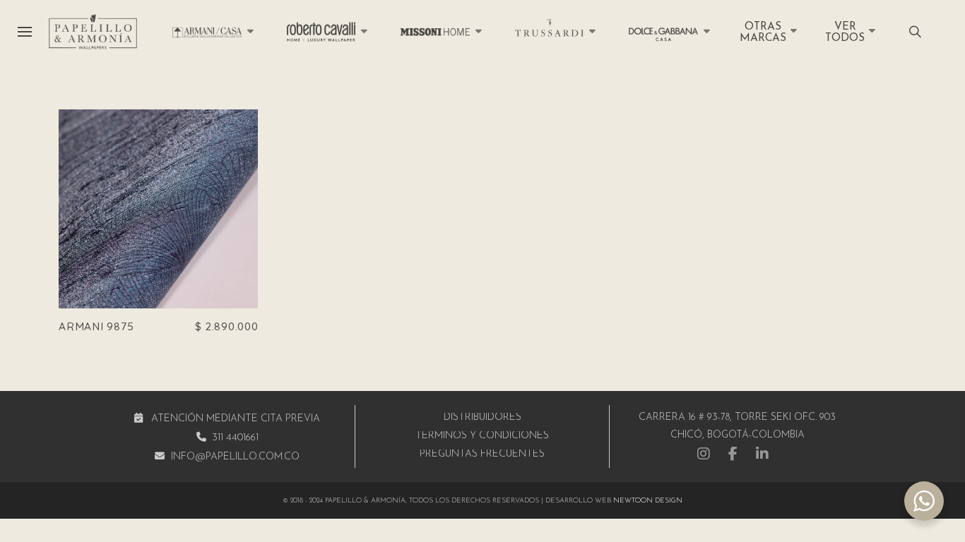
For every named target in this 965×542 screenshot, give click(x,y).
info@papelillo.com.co (235, 457)
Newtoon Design (647, 501)
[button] (24, 32)
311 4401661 (235, 438)
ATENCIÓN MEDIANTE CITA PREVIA (235, 419)
